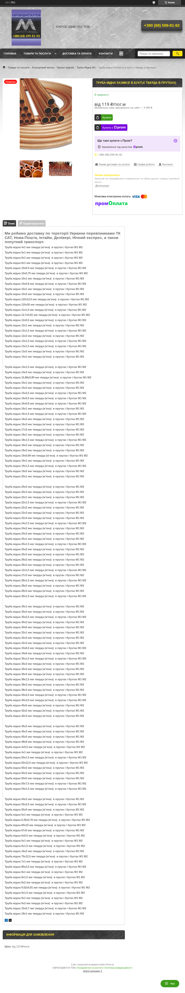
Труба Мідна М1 (86, 67)
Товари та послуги (37, 53)
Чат (172, 983)
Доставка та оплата (77, 53)
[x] (10, 920)
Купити (106, 117)
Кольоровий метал (43, 67)
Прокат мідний (65, 67)
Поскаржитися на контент (90, 968)
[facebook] (6, 920)
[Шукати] (177, 53)
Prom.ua (110, 964)
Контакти (106, 53)
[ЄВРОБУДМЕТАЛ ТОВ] (26, 27)
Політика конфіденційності (118, 968)
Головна (10, 53)
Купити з (107, 127)
